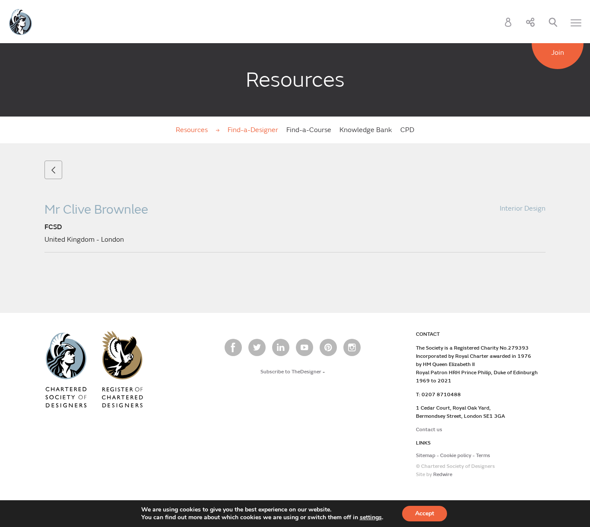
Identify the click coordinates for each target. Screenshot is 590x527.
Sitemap (425, 455)
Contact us (429, 429)
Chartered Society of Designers (20, 22)
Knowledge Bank (365, 130)
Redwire (442, 474)
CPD (407, 130)
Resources (192, 130)
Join (557, 52)
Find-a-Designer (253, 130)
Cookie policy (455, 455)
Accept (424, 513)
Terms (483, 455)
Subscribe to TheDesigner (290, 372)
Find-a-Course (308, 130)
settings (371, 517)
